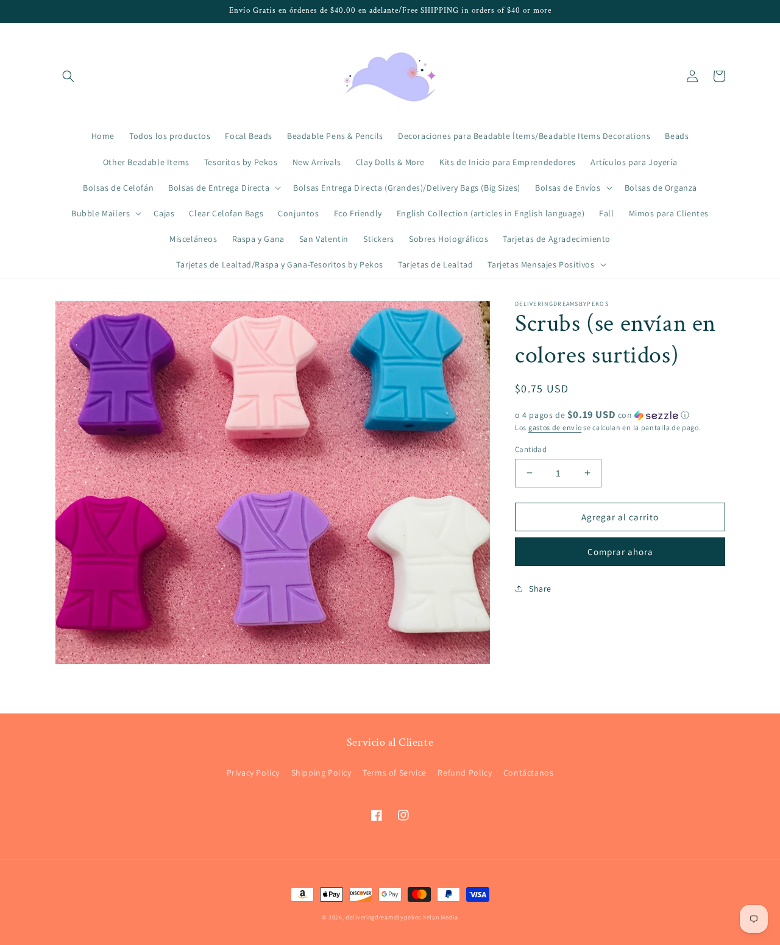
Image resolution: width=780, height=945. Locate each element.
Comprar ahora (620, 551)
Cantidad (531, 449)
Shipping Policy (321, 772)
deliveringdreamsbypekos (383, 917)
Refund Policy (465, 772)
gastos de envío (555, 427)
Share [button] (540, 587)
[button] (68, 76)
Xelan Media (440, 917)
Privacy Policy (253, 772)
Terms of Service (395, 772)
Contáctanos (528, 772)
